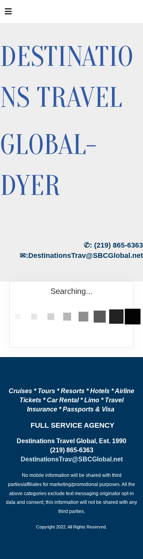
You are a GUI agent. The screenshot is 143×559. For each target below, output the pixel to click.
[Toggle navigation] (8, 13)
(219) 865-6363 (118, 245)
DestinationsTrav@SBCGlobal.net (85, 255)
